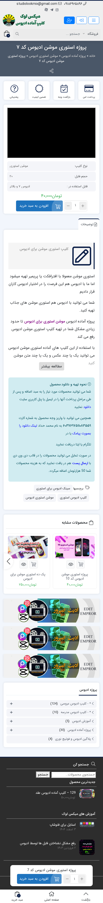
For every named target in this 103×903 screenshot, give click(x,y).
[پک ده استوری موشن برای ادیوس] (28, 547)
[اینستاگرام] (57, 10)
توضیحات (87, 224)
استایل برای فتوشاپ (63, 824)
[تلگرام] (51, 10)
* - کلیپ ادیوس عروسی (75, 703)
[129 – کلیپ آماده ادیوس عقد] (85, 793)
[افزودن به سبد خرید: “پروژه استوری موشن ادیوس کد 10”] (81, 564)
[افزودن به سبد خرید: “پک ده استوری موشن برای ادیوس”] (34, 564)
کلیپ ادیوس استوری (73, 497)
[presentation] (8, 561)
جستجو (43, 774)
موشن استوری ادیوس (43, 56)
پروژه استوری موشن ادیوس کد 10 (75, 576)
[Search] (18, 34)
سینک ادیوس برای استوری (53, 488)
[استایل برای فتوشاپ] (85, 824)
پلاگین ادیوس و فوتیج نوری (73, 738)
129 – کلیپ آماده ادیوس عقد (55, 792)
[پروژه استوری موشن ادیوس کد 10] (75, 547)
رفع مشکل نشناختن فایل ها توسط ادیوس (48, 843)
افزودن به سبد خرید (33, 206)
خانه (92, 56)
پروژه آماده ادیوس (74, 56)
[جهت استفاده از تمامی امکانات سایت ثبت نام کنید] (69, 20)
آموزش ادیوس (81, 721)
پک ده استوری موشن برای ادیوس (27, 576)
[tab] (87, 224)
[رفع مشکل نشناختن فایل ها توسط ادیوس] (85, 847)
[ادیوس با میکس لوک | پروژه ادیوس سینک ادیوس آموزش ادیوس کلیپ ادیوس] (24, 20)
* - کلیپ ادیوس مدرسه (76, 712)
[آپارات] (46, 10)
